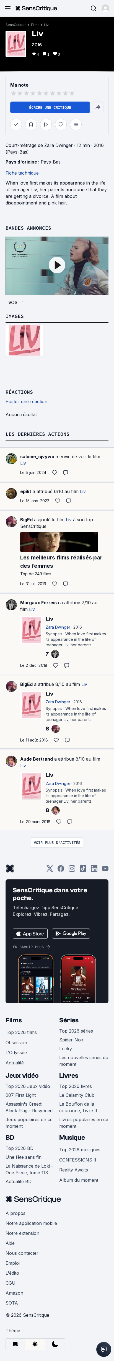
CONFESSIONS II (77, 1160)
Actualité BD (19, 1181)
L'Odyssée (16, 1052)
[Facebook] (61, 870)
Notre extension (22, 1233)
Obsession (16, 1042)
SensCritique (16, 25)
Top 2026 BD (19, 1148)
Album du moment (78, 1180)
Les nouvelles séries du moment (83, 1061)
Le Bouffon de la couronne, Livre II (78, 1107)
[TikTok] (83, 870)
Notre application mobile (31, 1223)
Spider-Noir (71, 1040)
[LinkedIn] (94, 870)
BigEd (26, 519)
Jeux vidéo (22, 1075)
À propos (15, 1213)
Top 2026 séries (76, 1031)
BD (10, 1137)
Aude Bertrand (36, 759)
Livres (68, 1075)
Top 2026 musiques (79, 1149)
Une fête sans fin (24, 1157)
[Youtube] (105, 870)
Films (35, 25)
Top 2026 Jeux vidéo (28, 1086)
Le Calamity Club (76, 1095)
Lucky (65, 1048)
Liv (46, 25)
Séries (69, 1020)
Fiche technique (22, 173)
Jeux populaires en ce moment (29, 1123)
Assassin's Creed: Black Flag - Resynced (29, 1107)
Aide (10, 1243)
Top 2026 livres (75, 1086)
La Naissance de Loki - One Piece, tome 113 (29, 1169)
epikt (25, 491)
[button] (105, 8)
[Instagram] (72, 870)
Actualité (15, 1063)
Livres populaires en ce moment (83, 1123)
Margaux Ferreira (39, 602)
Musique (72, 1137)
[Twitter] (49, 870)
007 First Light (21, 1095)
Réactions (19, 392)
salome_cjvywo (37, 456)
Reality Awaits (73, 1170)
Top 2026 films (21, 1032)
